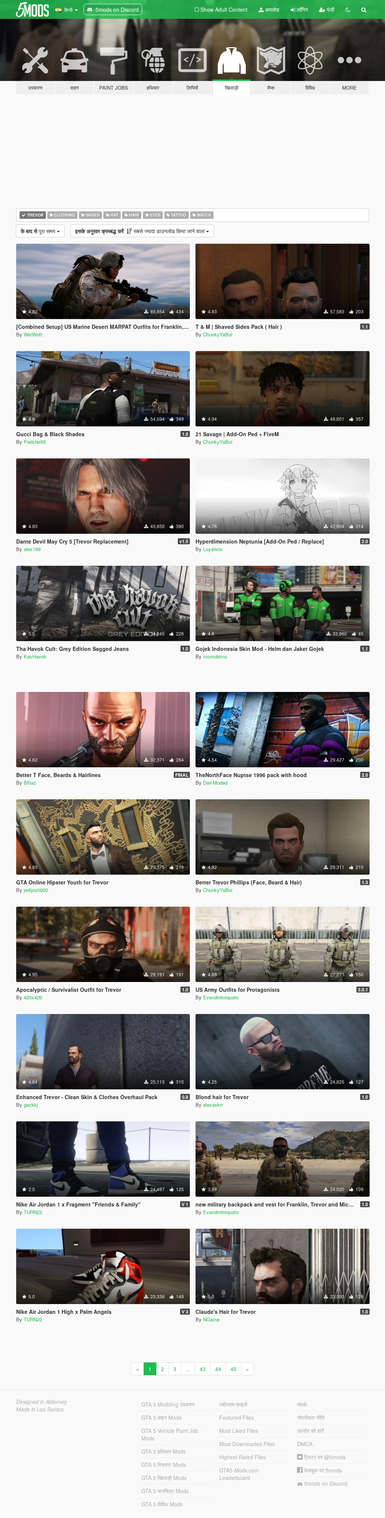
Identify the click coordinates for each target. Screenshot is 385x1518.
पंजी (329, 9)
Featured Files (236, 1417)
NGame (211, 1319)
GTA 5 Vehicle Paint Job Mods (169, 1434)
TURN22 (33, 1212)
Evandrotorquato (221, 997)
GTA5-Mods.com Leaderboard (239, 1473)
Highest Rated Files (242, 1457)
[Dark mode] (348, 9)
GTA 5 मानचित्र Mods (165, 1491)
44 (218, 1369)
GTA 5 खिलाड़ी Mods (163, 1477)
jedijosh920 (36, 889)
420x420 (33, 997)
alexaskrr (213, 1104)
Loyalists (213, 549)
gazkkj (31, 1104)
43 (203, 1369)
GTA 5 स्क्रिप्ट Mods (163, 1464)
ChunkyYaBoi (217, 334)
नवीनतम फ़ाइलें (233, 1404)
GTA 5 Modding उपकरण (168, 1404)
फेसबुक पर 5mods (322, 1470)
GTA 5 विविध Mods (162, 1504)
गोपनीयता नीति (310, 1417)
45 (233, 1369)
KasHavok (35, 656)
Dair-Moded (215, 782)
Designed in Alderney (41, 1401)
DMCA (304, 1444)
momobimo (215, 656)
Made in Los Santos (40, 1409)
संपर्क (302, 1404)
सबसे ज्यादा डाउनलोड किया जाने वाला (140, 231)
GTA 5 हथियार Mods (163, 1451)
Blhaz (30, 782)
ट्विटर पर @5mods (324, 1457)
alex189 (32, 549)
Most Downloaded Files (247, 1444)
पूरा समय (39, 231)
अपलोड (271, 9)
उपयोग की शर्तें (310, 1430)
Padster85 (35, 441)
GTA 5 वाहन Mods (161, 1417)
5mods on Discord (325, 1483)
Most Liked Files (238, 1430)
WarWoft (33, 334)
